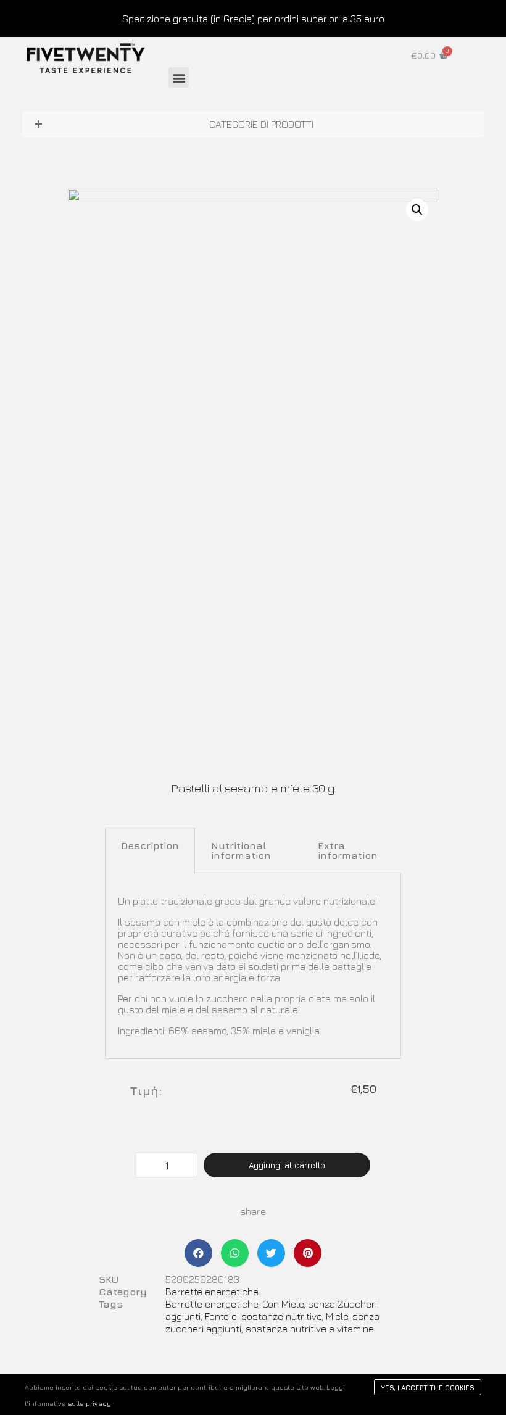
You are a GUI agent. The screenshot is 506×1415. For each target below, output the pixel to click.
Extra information (348, 850)
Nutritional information (241, 850)
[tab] (150, 850)
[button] (178, 77)
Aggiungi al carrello (287, 1165)
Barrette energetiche (212, 1291)
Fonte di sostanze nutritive (263, 1316)
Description (150, 845)
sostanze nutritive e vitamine (310, 1328)
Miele (337, 1316)
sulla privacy (89, 1403)
